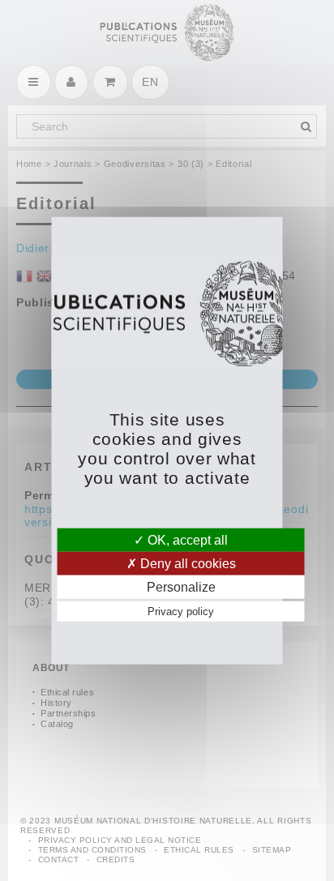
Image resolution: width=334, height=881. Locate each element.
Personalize (181, 587)
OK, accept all (186, 539)
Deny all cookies (186, 563)
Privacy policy (181, 611)
